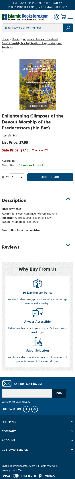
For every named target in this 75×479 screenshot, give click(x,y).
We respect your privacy (16, 402)
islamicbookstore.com (25, 17)
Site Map (18, 470)
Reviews (10, 247)
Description (14, 200)
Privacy (6, 470)
